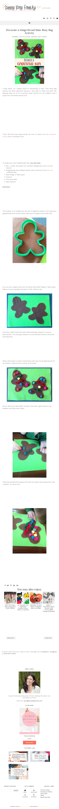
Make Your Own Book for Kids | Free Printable (40, 756)
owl (12, 136)
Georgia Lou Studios (43, 806)
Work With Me (45, 797)
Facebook (44, 652)
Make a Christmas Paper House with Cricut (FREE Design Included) (49, 608)
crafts (40, 36)
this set (50, 170)
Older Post (48, 638)
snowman (52, 134)
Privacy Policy (45, 790)
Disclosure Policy (46, 792)
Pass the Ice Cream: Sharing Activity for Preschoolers (19, 772)
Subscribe (44, 793)
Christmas (34, 36)
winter (45, 36)
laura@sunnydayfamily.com (33, 701)
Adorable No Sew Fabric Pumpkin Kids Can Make (36, 606)
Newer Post (10, 638)
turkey (5, 136)
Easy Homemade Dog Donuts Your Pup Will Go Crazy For (19, 757)
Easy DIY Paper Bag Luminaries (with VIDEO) (10, 606)
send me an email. (10, 653)
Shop (42, 795)
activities (27, 36)
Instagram (53, 652)
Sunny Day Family (24, 806)
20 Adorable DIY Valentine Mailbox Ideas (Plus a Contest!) (23, 607)
